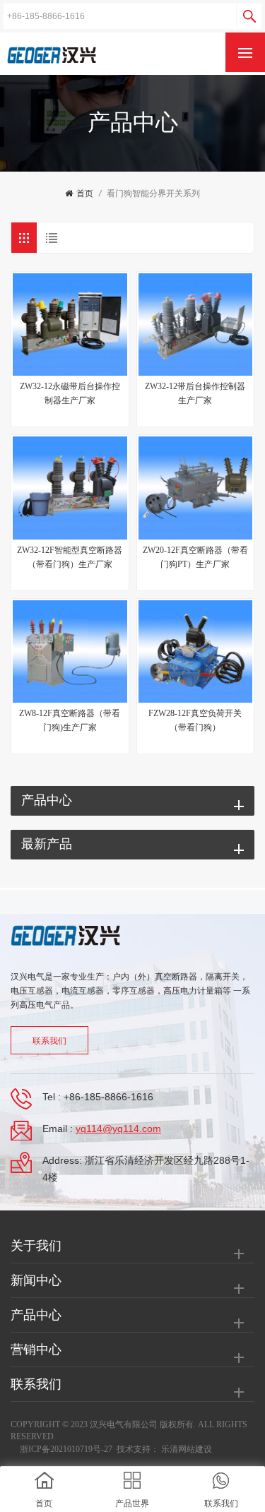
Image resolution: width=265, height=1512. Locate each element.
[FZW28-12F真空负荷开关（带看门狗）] (196, 651)
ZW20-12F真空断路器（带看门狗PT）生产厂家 (195, 557)
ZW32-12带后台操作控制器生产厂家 (195, 393)
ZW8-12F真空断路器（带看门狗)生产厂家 (69, 720)
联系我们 (49, 1041)
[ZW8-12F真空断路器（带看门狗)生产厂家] (70, 651)
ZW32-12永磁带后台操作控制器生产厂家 (70, 393)
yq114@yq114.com (118, 1128)
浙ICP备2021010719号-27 (66, 1449)
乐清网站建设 (186, 1449)
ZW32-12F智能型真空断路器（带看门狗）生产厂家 (69, 557)
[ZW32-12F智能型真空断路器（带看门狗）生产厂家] (70, 488)
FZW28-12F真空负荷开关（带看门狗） (195, 720)
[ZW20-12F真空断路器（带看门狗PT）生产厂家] (196, 488)
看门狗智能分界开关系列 (153, 193)
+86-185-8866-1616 (108, 1096)
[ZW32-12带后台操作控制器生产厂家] (196, 324)
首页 (84, 193)
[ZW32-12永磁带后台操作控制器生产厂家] (70, 324)
